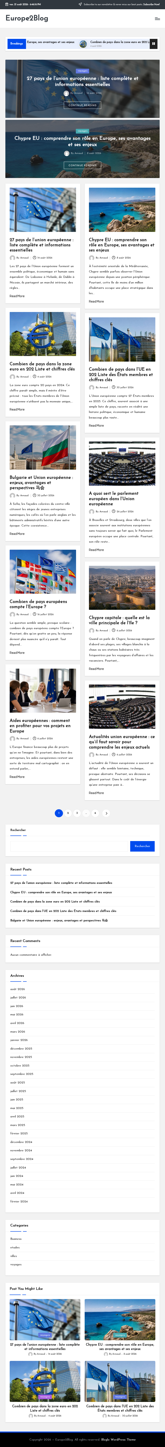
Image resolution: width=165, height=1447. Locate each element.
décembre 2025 (21, 1048)
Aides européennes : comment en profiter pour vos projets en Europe (40, 726)
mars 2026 (17, 1031)
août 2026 (17, 989)
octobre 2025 (19, 1065)
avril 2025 (17, 1116)
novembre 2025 (21, 1057)
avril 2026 (17, 1023)
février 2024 (19, 1201)
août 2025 (17, 1082)
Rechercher (18, 830)
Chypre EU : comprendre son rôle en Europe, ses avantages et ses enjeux (121, 245)
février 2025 (19, 1133)
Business (15, 1239)
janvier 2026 (19, 1040)
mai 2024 (16, 1184)
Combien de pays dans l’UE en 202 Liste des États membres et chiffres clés (121, 374)
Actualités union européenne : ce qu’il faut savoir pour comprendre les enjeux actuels (122, 742)
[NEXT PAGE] (106, 813)
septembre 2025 (21, 1074)
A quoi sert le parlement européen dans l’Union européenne (114, 498)
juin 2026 (16, 1006)
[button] (82, 105)
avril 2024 (17, 1193)
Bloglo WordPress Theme (118, 1439)
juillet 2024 (18, 1167)
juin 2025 (16, 1099)
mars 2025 (17, 1125)
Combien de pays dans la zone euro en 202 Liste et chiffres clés (96, 42)
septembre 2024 (21, 1159)
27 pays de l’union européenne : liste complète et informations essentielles (41, 245)
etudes (15, 1247)
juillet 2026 (18, 997)
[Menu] (157, 18)
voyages (82, 71)
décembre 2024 (21, 1142)
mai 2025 (16, 1108)
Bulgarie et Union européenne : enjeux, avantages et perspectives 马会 (41, 483)
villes (13, 1256)
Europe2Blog (26, 18)
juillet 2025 (18, 1091)
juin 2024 (16, 1176)
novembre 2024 (21, 1150)
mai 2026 (16, 1014)
